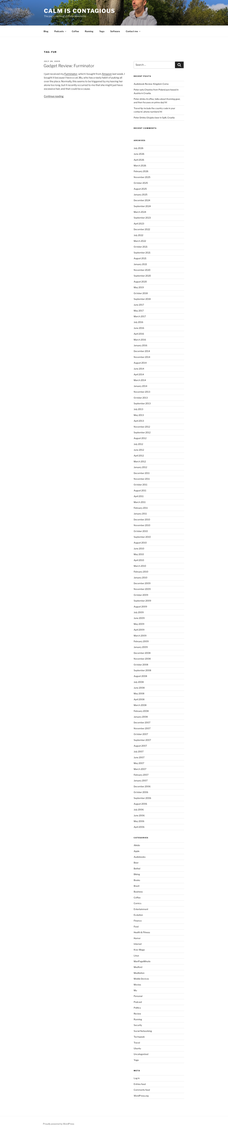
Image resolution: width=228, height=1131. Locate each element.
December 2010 (142, 519)
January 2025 (140, 194)
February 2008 (141, 711)
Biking (137, 874)
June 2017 (139, 304)
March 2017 (140, 316)
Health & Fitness (142, 932)
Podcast (138, 1002)
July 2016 (138, 322)
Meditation (139, 973)
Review (137, 1013)
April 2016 (139, 333)
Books (137, 880)
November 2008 (142, 658)
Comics (137, 903)
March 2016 (140, 339)
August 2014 (140, 362)
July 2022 (138, 235)
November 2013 (142, 391)
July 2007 (138, 751)
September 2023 (142, 217)
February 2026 (141, 171)
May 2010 (139, 554)
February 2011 (141, 508)
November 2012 (142, 426)
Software (115, 31)
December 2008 (142, 653)
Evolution (138, 915)
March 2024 (140, 212)
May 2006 (139, 821)
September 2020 (142, 275)
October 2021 (141, 246)
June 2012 (139, 449)
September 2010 (142, 537)
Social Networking (143, 1031)
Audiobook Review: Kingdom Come (151, 84)
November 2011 (142, 479)
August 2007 (140, 745)
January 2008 (141, 716)
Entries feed (140, 1084)
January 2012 (140, 467)
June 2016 (139, 328)
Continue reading (54, 96)
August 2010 (140, 542)
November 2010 (142, 525)
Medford (138, 967)
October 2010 (141, 531)
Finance (138, 920)
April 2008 (139, 699)
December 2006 (142, 786)
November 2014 (142, 357)
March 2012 (140, 461)
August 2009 (140, 606)
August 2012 (140, 438)
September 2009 (142, 600)
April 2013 (139, 420)
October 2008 (141, 664)
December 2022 (142, 229)
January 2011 (140, 513)
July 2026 (138, 148)
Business (138, 891)
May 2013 (139, 415)
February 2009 (141, 641)
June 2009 (139, 618)
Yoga (101, 31)
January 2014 (140, 386)
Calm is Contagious (79, 10)
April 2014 (139, 374)
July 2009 (139, 612)
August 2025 (140, 188)
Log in (137, 1078)
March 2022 (140, 241)
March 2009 (140, 635)
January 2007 (141, 780)
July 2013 (138, 409)
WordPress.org (141, 1095)
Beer (136, 862)
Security (138, 1025)
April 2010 (139, 560)
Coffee (75, 31)
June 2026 (139, 154)
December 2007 (142, 722)
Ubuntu (137, 1048)
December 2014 (142, 351)
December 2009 (142, 583)
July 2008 (139, 682)
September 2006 (142, 798)
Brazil (136, 886)
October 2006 (141, 792)
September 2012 (142, 432)
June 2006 (139, 815)
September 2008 (142, 670)
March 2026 (140, 165)
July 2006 (139, 809)
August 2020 (140, 281)
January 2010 (140, 577)
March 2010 (140, 566)
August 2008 (140, 676)
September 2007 (142, 740)
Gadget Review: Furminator (69, 65)
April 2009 (139, 629)
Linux (136, 955)
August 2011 (140, 490)
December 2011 (142, 473)
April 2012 (139, 455)
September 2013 (142, 403)
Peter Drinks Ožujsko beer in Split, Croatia (154, 117)
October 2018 (141, 293)
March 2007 (140, 769)
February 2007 (141, 774)
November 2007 (142, 728)
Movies (137, 984)
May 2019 (139, 287)
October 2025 (141, 183)
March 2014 (140, 380)
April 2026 (139, 159)
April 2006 (139, 827)
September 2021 (142, 252)
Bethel (137, 868)
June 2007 (139, 757)
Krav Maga (139, 949)
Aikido (137, 845)
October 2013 (141, 397)
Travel (137, 1042)
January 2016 (140, 345)
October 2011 (140, 484)
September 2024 (142, 206)
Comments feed (142, 1089)
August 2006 (140, 803)
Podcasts (59, 31)
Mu (135, 990)
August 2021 (140, 258)
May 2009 (139, 624)
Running (89, 31)
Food (136, 926)
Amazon (107, 73)
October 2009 (141, 595)
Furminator (70, 73)
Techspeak (139, 1036)
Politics (137, 1007)
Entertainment (141, 909)
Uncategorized (141, 1054)
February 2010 (141, 571)
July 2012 (138, 444)
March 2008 (140, 705)
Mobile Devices (141, 978)
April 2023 (139, 223)
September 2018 (142, 299)
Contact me (132, 31)
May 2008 (139, 693)
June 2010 (139, 548)
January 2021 (140, 264)
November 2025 (142, 177)
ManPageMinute (142, 961)
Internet (138, 944)
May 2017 (139, 310)
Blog (46, 31)
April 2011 (139, 496)
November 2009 (142, 589)
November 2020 (142, 270)
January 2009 (141, 647)
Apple (136, 851)
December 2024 (142, 200)
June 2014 (139, 368)
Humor (137, 938)
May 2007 (139, 763)
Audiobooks (139, 857)
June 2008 (139, 687)
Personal (138, 996)
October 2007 (141, 734)
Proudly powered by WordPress (58, 1123)
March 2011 (140, 502)
